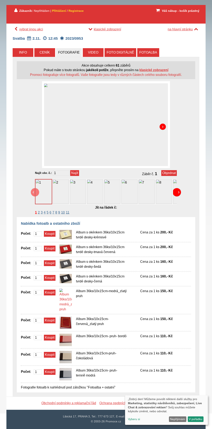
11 (67, 212)
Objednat (169, 173)
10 (63, 212)
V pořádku (195, 419)
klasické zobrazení (107, 29)
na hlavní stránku (180, 29)
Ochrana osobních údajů (117, 403)
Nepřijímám (177, 419)
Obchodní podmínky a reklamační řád (68, 403)
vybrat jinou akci (31, 29)
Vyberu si (134, 419)
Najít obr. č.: (43, 172)
